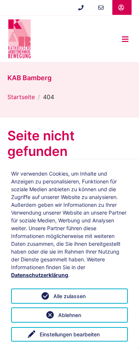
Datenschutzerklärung (39, 275)
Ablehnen (69, 315)
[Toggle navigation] (125, 39)
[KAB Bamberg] (19, 39)
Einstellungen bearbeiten (70, 334)
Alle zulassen (69, 296)
